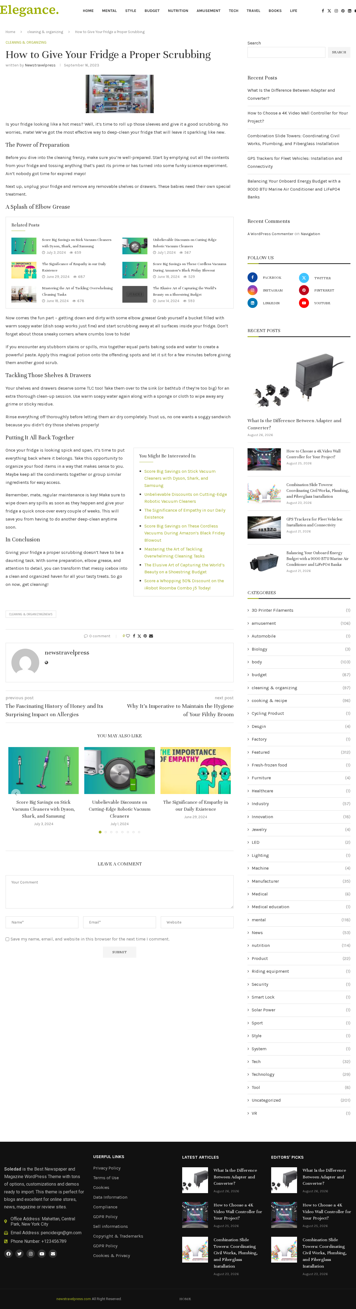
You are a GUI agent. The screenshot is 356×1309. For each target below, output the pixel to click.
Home (88, 10)
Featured (301, 752)
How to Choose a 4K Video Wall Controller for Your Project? (313, 454)
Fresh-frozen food (301, 765)
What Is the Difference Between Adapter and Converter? (294, 424)
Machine (301, 868)
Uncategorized (301, 1100)
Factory (301, 739)
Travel (253, 10)
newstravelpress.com (73, 1299)
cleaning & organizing (45, 32)
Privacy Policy (106, 1168)
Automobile (301, 636)
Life (293, 10)
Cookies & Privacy (111, 1255)
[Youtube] (42, 1254)
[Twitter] (329, 11)
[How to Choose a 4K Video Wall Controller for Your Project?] (264, 459)
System (301, 1048)
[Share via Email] (151, 636)
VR (301, 1113)
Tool (301, 1087)
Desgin (301, 726)
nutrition (178, 10)
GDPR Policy (105, 1217)
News (301, 932)
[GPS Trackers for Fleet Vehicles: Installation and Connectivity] (264, 527)
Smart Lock (301, 997)
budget (152, 10)
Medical (301, 894)
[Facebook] (323, 11)
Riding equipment (301, 971)
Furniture (301, 777)
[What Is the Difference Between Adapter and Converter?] (299, 379)
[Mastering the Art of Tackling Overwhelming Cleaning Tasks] (23, 294)
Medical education (301, 906)
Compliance (105, 1207)
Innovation (301, 816)
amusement (209, 10)
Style (130, 10)
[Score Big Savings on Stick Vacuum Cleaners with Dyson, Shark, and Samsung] (23, 246)
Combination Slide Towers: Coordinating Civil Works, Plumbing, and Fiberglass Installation (317, 490)
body (301, 662)
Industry (301, 803)
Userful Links (108, 1156)
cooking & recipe (301, 700)
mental (109, 10)
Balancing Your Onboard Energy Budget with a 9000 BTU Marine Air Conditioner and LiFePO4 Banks (294, 189)
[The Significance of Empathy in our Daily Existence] (23, 270)
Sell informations (110, 1226)
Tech (233, 10)
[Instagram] (336, 11)
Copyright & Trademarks (118, 1236)
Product (301, 958)
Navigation (310, 234)
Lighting (301, 855)
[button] (16, 793)
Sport (301, 1023)
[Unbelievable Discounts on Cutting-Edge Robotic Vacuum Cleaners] (134, 246)
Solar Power (301, 1009)
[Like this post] (128, 636)
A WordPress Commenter (270, 234)
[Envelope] (53, 1254)
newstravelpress (40, 65)
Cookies (101, 1187)
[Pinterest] (343, 11)
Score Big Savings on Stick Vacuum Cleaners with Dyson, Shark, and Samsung (180, 478)
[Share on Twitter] (139, 636)
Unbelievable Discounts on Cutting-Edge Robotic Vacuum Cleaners (119, 809)
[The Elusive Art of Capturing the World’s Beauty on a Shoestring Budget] (134, 294)
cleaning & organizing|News (31, 614)
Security (301, 984)
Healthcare (301, 790)
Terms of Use (106, 1178)
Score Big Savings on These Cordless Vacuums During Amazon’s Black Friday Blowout (184, 533)
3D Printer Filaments (301, 610)
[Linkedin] (350, 11)
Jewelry (301, 829)
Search (254, 43)
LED (301, 842)
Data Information (110, 1197)
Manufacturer (301, 881)
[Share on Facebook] (134, 636)
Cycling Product (301, 713)
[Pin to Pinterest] (145, 636)
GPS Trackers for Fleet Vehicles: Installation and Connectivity (314, 522)
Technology (301, 1074)
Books (275, 10)
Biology (301, 649)
